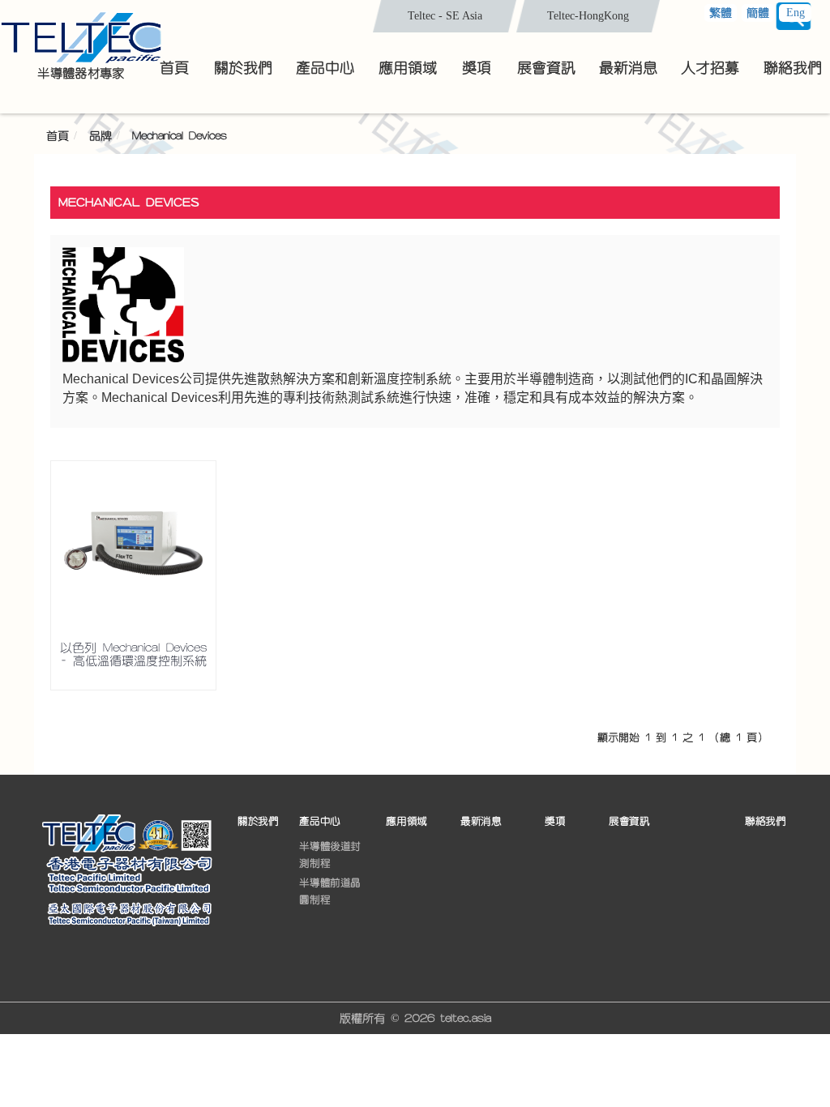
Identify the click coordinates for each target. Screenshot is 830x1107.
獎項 (555, 821)
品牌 (100, 136)
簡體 (758, 13)
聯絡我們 (765, 821)
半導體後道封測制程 (330, 855)
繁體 (720, 13)
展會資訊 (629, 821)
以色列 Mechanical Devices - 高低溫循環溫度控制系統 (133, 655)
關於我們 (257, 821)
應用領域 (406, 821)
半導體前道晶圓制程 (330, 891)
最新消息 (480, 821)
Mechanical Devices (179, 136)
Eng (795, 12)
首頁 (57, 136)
